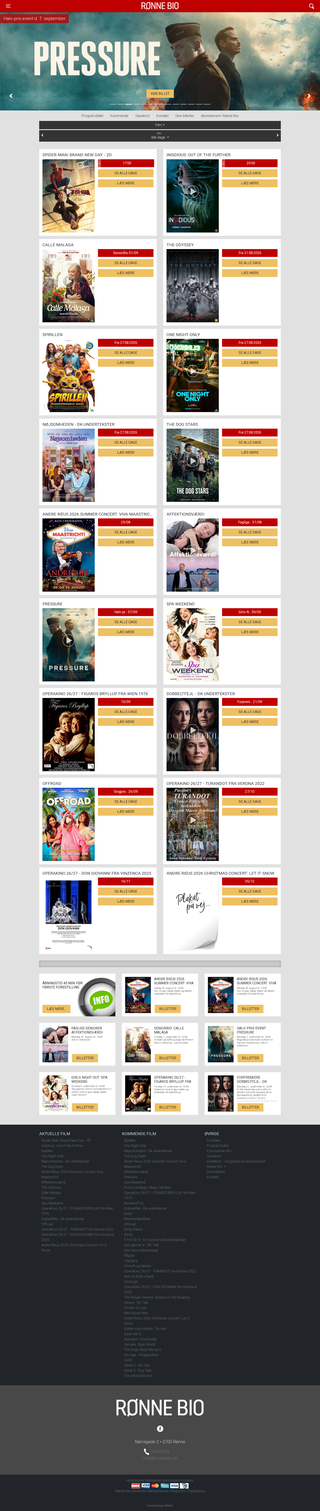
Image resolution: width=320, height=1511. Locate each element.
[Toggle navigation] (312, 6)
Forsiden (213, 1140)
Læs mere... (56, 1009)
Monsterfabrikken (137, 1219)
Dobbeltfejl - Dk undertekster (62, 1219)
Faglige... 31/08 (250, 522)
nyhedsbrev (135, 1480)
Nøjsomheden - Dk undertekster (65, 1161)
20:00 (238, 163)
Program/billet (92, 116)
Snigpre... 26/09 (126, 791)
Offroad (47, 1224)
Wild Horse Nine (136, 1313)
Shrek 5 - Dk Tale (137, 1365)
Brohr (128, 1214)
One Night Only (52, 1156)
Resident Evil (133, 1203)
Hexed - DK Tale (136, 1302)
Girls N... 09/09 (250, 612)
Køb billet (160, 94)
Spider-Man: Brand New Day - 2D (66, 1140)
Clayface (131, 1261)
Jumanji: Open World (139, 1344)
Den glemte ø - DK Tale (141, 1245)
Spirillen (47, 1151)
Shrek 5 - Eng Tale (137, 1370)
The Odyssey (51, 1187)
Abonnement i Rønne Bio (220, 116)
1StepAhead (195, 1491)
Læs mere (126, 183)
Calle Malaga (51, 1193)
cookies (187, 1480)
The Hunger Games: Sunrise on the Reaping (157, 1297)
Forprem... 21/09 (249, 702)
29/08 (125, 522)
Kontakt (162, 116)
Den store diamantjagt (141, 1250)
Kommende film (219, 1151)
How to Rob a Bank (139, 1276)
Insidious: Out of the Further (62, 1146)
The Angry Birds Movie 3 (142, 1350)
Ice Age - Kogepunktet (141, 1355)
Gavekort (142, 116)
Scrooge (131, 1282)
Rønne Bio (153, 6)
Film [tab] (158, 125)
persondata (171, 1480)
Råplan (129, 1255)
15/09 (125, 702)
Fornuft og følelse (137, 1266)
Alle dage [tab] (158, 135)
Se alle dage (126, 173)
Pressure (48, 1198)
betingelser (153, 1480)
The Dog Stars (52, 1167)
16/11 (125, 881)
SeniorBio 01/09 (125, 253)
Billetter (167, 1009)
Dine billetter (184, 116)
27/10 (249, 791)
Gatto (128, 1360)
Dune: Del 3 (132, 1334)
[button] (11, 95)
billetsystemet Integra (163, 1491)
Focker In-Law (135, 1308)
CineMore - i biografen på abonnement (236, 1161)
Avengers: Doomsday (140, 1339)
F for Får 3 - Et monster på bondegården (155, 1240)
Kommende (119, 116)
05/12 (249, 881)
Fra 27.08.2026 (126, 343)
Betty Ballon (133, 1229)
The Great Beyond (138, 1376)
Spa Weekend (52, 1203)
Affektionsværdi (53, 1182)
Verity (128, 1235)
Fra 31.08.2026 (250, 253)
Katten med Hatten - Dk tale (145, 1329)
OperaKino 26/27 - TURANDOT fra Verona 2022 (77, 1229)
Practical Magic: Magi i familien (147, 1187)
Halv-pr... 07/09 (125, 612)
